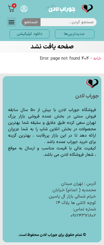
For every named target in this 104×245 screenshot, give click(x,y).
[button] (11, 22)
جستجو (31, 22)
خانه (97, 58)
